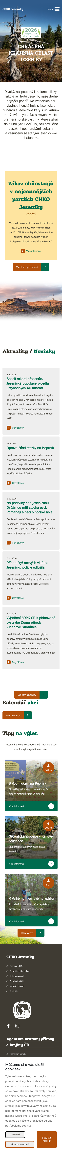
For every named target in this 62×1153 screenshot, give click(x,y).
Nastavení (15, 1134)
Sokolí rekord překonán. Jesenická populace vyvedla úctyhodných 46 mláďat (28, 383)
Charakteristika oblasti (20, 971)
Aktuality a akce (17, 986)
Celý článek (18, 427)
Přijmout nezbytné (20, 1144)
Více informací (33, 250)
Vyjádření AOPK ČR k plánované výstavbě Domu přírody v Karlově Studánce (31, 622)
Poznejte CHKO (16, 966)
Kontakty (14, 991)
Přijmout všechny (46, 1139)
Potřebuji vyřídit (17, 981)
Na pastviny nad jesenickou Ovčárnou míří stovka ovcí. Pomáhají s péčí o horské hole (29, 507)
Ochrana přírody (17, 976)
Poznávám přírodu (18, 1054)
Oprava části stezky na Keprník (30, 448)
